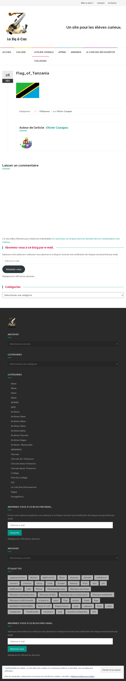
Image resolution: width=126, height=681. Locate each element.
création (27, 583)
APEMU (15, 402)
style (109, 606)
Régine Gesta (62, 606)
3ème (13, 383)
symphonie (15, 611)
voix (60, 611)
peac (56, 600)
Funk (49, 583)
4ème (13, 388)
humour (74, 583)
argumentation (17, 577)
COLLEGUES (40, 60)
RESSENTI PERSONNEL (21, 606)
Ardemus (76, 52)
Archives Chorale (19, 435)
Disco (39, 583)
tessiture (48, 611)
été (94, 611)
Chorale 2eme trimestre (23, 463)
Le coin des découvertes (100, 52)
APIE (13, 407)
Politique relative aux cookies (82, 676)
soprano (88, 606)
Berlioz (33, 577)
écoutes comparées (77, 611)
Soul (99, 606)
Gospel (61, 583)
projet (76, 600)
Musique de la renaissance (74, 594)
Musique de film (48, 594)
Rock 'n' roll (44, 606)
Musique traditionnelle (21, 600)
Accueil (6, 52)
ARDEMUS (16, 449)
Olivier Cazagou (64, 111)
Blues (62, 577)
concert (14, 583)
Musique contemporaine (22, 594)
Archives (112, 3)
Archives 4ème (18, 421)
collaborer (101, 577)
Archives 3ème (18, 416)
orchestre (43, 600)
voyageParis (17, 496)
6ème (13, 397)
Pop (65, 600)
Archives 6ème (18, 430)
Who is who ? (87, 3)
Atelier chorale (44, 52)
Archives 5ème (18, 426)
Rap (96, 600)
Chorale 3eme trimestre (23, 468)
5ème (13, 393)
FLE (12, 482)
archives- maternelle (21, 444)
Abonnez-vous (13, 269)
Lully (28, 589)
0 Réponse (44, 111)
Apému (62, 52)
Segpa (14, 491)
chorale (87, 577)
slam (76, 606)
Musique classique (79, 589)
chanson (74, 577)
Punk (86, 600)
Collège (21, 52)
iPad (85, 583)
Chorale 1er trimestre (22, 458)
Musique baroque (56, 589)
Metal (39, 589)
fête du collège (19, 477)
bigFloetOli (48, 577)
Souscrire (14, 532)
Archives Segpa (18, 440)
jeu (103, 583)
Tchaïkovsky (32, 611)
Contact (100, 3)
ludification (15, 589)
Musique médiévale (102, 594)
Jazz (94, 583)
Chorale (15, 454)
